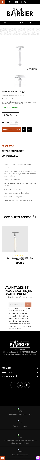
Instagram (16, 2)
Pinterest (9, 2)
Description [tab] (8, 146)
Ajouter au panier (12, 129)
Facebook (2, 2)
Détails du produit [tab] (13, 151)
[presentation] (4, 78)
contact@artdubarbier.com (25, 354)
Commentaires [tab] (10, 156)
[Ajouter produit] (29, 129)
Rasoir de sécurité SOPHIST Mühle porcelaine (20, 259)
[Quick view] (33, 253)
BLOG (23, 2)
